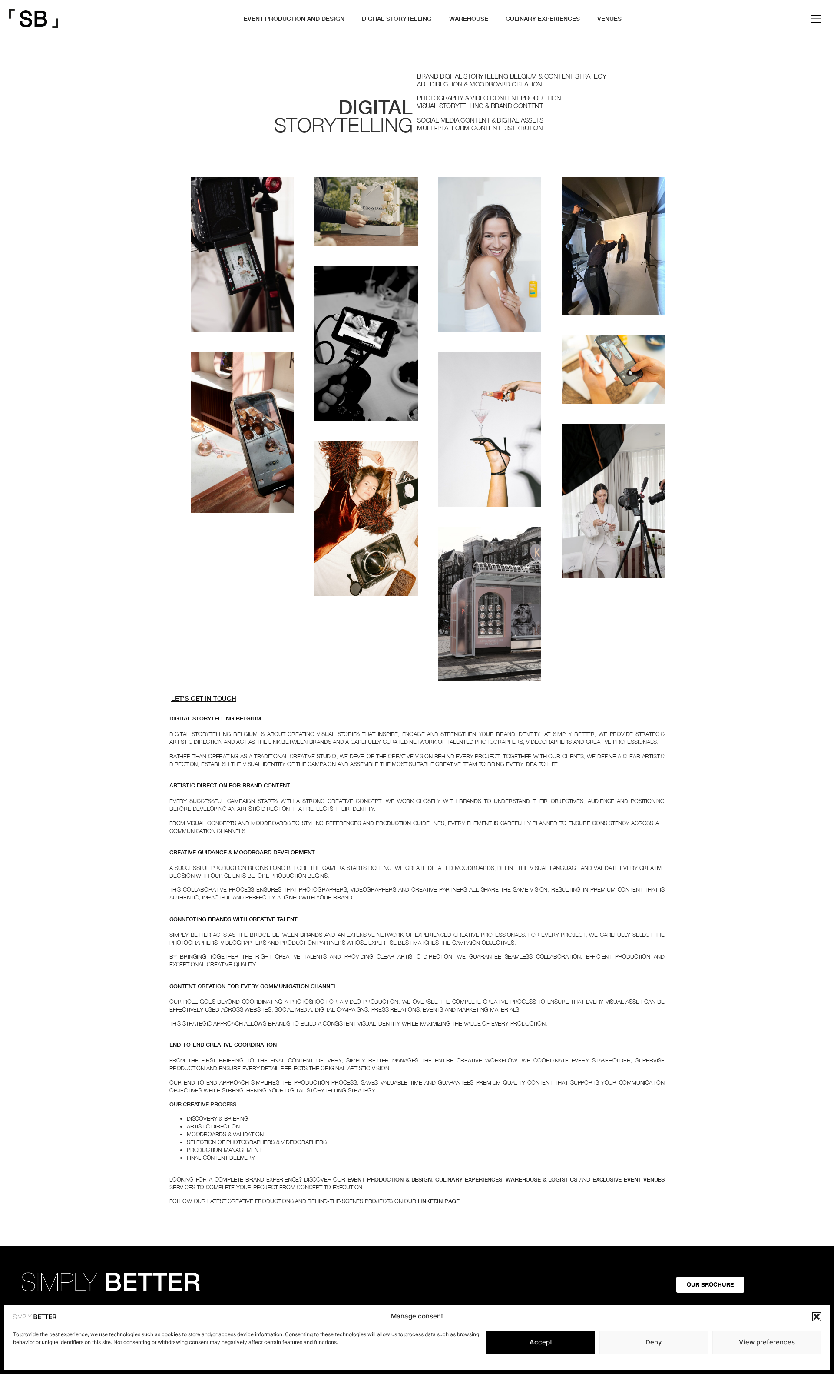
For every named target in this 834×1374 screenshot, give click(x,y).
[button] (816, 1316)
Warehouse (468, 18)
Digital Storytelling (397, 18)
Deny (653, 1342)
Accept (541, 1342)
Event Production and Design (294, 18)
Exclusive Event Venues (628, 1179)
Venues (609, 18)
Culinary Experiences (543, 18)
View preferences (767, 1342)
